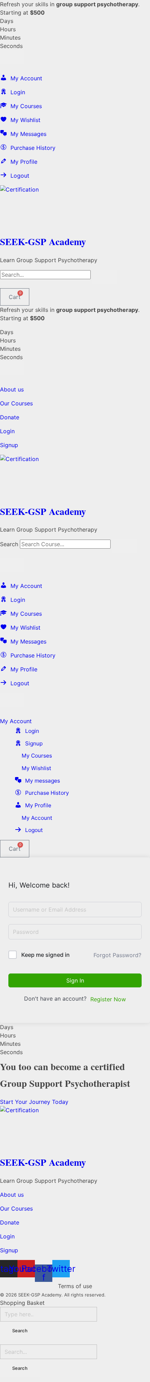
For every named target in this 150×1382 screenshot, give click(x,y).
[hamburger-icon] (12, 57)
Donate (9, 417)
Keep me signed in (45, 954)
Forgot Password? (117, 955)
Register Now (108, 999)
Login (7, 431)
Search (9, 544)
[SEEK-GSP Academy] (75, 208)
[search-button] (104, 277)
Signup (9, 445)
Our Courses (16, 403)
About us (12, 389)
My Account (16, 721)
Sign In (75, 980)
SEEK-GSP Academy (43, 241)
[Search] (124, 546)
